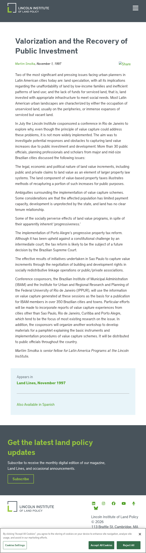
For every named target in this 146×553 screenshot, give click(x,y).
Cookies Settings (15, 545)
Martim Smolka (25, 64)
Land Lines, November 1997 (41, 382)
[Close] (140, 534)
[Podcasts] (134, 503)
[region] (73, 540)
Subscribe (21, 478)
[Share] (125, 64)
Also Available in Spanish (36, 404)
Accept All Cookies (101, 545)
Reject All (128, 545)
